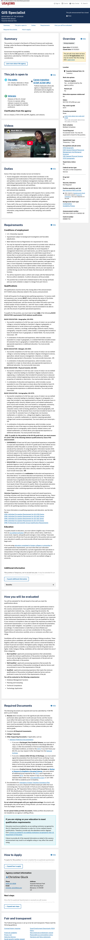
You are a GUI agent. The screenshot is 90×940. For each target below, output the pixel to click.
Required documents (10, 29)
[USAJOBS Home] (8, 4)
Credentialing (67, 204)
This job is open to (21, 25)
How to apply (26, 29)
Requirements (45, 25)
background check (79, 193)
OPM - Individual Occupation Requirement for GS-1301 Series (24, 518)
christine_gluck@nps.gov (14, 888)
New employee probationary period (41, 933)
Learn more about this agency (16, 63)
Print (69, 16)
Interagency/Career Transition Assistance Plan (34, 782)
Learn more (71, 60)
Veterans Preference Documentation (21, 740)
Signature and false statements (40, 937)
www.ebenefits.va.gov (37, 778)
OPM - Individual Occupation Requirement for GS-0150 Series (24, 514)
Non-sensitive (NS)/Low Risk (72, 190)
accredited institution (17, 533)
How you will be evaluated (63, 25)
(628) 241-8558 (11, 883)
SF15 (39, 749)
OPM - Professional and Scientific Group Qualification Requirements (26, 523)
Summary (7, 25)
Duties (33, 25)
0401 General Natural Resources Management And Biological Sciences (73, 152)
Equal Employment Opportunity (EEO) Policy (42, 929)
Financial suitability (10, 933)
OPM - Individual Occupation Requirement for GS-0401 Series (24, 516)
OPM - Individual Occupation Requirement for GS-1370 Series (24, 521)
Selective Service (10, 937)
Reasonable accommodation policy (41, 935)
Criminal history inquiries (12, 928)
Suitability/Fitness (69, 206)
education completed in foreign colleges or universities (32, 545)
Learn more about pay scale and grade (74, 117)
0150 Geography (68, 148)
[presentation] (74, 72)
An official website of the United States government (17, 0)
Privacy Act (8, 935)
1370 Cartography (69, 158)
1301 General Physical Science (73, 156)
